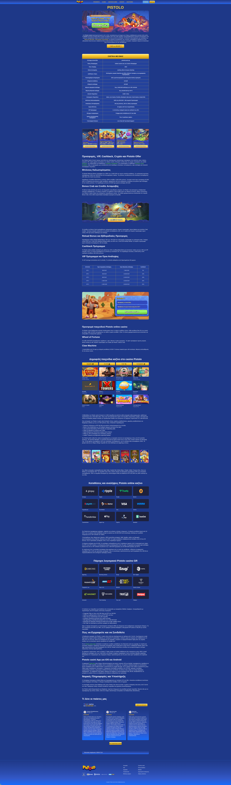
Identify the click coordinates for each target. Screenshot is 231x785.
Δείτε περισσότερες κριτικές (115, 743)
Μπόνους (84, 163)
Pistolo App (92, 663)
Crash (123, 363)
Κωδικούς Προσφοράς (112, 163)
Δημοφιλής (89, 363)
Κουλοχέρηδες (140, 363)
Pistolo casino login (91, 644)
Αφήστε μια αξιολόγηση (141, 704)
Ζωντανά (106, 363)
